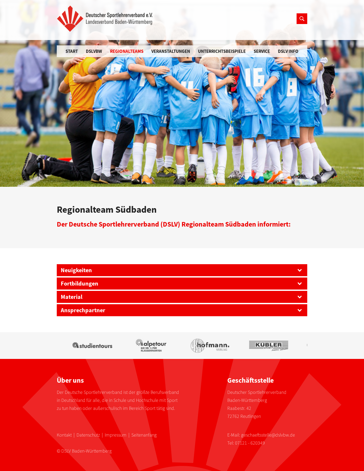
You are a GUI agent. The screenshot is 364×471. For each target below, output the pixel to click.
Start (72, 51)
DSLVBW (94, 51)
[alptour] (144, 346)
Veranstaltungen (170, 51)
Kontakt (64, 435)
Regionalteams (126, 51)
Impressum (116, 435)
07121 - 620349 (250, 443)
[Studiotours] (86, 346)
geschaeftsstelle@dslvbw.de (268, 435)
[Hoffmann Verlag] (203, 346)
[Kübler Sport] (262, 346)
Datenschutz (88, 435)
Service (262, 51)
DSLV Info (288, 51)
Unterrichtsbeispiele (222, 51)
